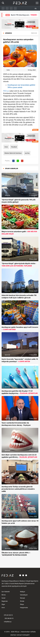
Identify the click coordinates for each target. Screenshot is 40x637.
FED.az (6, 91)
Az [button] (36, 8)
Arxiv (3, 607)
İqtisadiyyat (24, 595)
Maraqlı (22, 598)
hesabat (14, 147)
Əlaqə (22, 604)
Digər (3, 604)
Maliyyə (22, 592)
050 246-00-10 (8, 618)
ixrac (6, 147)
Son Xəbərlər (6, 592)
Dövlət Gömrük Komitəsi (13, 153)
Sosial (3, 598)
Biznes (4, 595)
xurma (27, 153)
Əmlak (22, 601)
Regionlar (5, 601)
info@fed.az (7, 622)
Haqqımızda (24, 607)
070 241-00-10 (8, 615)
